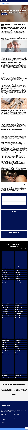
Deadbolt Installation (5, 309)
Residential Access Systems (19, 338)
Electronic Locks (4, 342)
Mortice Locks (17, 305)
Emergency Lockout (4, 344)
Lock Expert (16, 276)
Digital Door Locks (4, 313)
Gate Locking (4, 373)
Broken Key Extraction (5, 282)
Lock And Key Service (18, 274)
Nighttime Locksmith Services (19, 311)
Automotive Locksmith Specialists (6, 268)
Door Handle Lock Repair (5, 315)
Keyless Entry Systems (18, 266)
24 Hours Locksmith (5, 251)
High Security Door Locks (5, 377)
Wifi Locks (16, 373)
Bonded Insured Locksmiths (6, 278)
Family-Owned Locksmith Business (6, 354)
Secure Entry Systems (18, 354)
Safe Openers (17, 348)
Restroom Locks (17, 342)
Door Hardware (4, 319)
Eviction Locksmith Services (6, 350)
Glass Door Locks (4, 375)
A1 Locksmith (3, 419)
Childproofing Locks (4, 299)
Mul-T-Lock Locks (17, 309)
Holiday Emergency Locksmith (19, 251)
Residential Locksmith (18, 340)
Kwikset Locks (17, 270)
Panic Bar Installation (18, 317)
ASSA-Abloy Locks (4, 264)
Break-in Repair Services (5, 280)
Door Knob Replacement (5, 321)
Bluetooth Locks (4, 276)
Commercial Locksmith (5, 305)
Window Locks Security (18, 375)
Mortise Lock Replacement (18, 307)
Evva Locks (3, 352)
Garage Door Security (5, 369)
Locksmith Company (18, 284)
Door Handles (4, 317)
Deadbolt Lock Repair (5, 311)
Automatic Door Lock (5, 266)
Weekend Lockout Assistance (19, 369)
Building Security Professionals (6, 284)
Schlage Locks (17, 352)
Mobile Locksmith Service (18, 303)
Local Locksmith (17, 272)
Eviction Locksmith (4, 348)
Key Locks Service (17, 264)
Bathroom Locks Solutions (5, 272)
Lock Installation (17, 278)
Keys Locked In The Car (18, 268)
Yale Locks (16, 377)
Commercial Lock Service (5, 303)
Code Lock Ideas (4, 301)
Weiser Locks (17, 371)
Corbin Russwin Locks (5, 307)
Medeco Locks (17, 301)
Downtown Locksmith (5, 338)
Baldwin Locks (4, 270)
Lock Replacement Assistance (19, 282)
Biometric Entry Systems (5, 274)
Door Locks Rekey (4, 336)
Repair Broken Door (17, 336)
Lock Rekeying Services (18, 280)
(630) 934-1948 (4, 14)
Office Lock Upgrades (18, 313)
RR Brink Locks (17, 344)
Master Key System (17, 299)
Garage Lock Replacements (6, 371)
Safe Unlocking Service (18, 350)
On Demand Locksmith (18, 315)
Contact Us (2, 422)
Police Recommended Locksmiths (19, 321)
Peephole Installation (18, 319)
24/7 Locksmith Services (4, 417)
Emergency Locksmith (5, 346)
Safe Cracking (17, 346)
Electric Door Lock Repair (5, 340)
